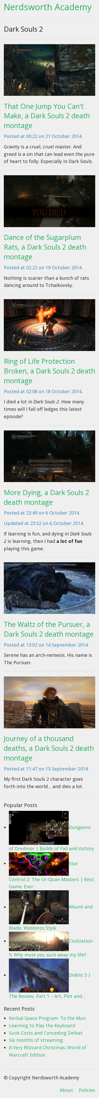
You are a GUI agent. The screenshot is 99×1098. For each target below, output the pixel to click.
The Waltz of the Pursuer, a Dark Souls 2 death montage (49, 629)
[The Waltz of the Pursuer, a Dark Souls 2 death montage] (49, 589)
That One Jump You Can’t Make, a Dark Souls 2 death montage (47, 115)
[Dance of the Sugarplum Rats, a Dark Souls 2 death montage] (49, 202)
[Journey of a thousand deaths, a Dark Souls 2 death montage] (49, 704)
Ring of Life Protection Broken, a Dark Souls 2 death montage (49, 370)
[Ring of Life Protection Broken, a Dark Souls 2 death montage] (49, 326)
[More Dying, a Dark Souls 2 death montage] (49, 457)
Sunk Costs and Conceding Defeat (45, 1033)
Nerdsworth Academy (48, 7)
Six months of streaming (36, 1040)
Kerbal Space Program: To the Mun (47, 1018)
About (66, 1090)
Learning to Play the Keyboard (42, 1025)
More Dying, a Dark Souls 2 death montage (46, 497)
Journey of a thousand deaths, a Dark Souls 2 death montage (49, 748)
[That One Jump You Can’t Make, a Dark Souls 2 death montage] (49, 71)
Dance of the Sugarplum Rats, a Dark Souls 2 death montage (45, 246)
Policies (87, 1090)
